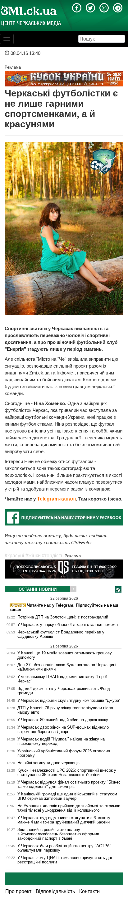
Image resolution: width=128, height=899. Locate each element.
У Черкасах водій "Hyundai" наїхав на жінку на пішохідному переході (61, 741)
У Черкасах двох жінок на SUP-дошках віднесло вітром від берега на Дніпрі (63, 729)
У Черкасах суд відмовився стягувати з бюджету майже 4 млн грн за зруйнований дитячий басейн (63, 820)
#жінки (33, 555)
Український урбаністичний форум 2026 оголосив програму (63, 753)
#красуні (14, 555)
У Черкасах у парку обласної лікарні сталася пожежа (67, 625)
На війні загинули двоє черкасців (48, 763)
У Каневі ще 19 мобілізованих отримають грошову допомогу (64, 655)
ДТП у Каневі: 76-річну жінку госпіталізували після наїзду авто (65, 710)
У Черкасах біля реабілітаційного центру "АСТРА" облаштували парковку (64, 848)
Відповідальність (55, 891)
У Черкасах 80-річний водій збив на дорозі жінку (62, 720)
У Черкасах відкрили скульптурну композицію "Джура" (69, 700)
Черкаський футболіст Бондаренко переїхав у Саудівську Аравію (60, 634)
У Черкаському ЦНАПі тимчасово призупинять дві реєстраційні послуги (64, 860)
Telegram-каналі (56, 498)
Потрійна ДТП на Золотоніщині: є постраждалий (62, 617)
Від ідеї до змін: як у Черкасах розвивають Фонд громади (63, 690)
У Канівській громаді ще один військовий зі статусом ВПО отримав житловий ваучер (67, 796)
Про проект (18, 891)
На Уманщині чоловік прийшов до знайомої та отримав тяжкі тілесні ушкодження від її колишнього (68, 808)
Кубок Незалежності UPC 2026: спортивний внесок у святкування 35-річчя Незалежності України (66, 772)
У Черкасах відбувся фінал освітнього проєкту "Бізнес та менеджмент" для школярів (69, 784)
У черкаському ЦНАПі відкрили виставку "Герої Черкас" (62, 679)
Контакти (89, 891)
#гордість (52, 555)
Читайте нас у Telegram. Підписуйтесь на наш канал (64, 607)
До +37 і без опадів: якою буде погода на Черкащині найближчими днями (66, 667)
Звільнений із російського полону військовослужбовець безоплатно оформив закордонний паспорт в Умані (58, 834)
